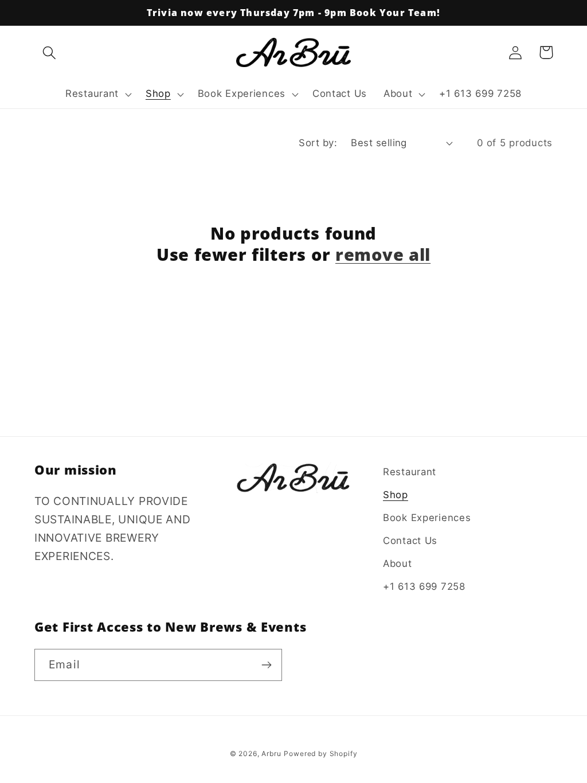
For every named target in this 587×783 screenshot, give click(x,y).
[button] (49, 52)
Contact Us (410, 540)
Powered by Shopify (320, 753)
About (397, 563)
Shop (395, 494)
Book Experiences (427, 517)
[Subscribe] (266, 665)
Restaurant (409, 471)
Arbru (271, 753)
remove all (383, 254)
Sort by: (318, 142)
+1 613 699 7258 (424, 586)
